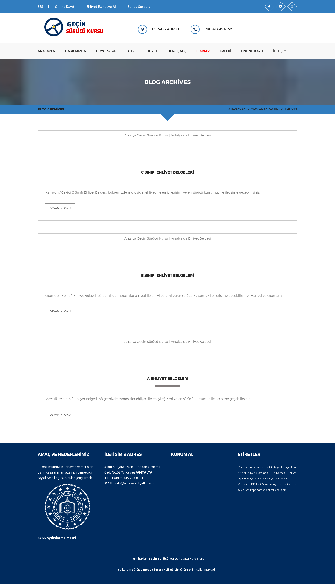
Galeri (225, 51)
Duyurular (106, 51)
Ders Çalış (177, 51)
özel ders (280, 490)
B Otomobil (262, 472)
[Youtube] (292, 6)
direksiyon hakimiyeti (276, 478)
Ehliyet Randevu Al (101, 6)
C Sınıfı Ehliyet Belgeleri (167, 172)
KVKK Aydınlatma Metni (57, 537)
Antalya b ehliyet (260, 467)
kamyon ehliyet (279, 484)
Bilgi (130, 51)
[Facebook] (269, 6)
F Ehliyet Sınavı (260, 484)
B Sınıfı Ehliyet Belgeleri (167, 275)
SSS (40, 6)
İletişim (279, 51)
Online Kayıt (65, 6)
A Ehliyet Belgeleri (167, 378)
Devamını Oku (60, 208)
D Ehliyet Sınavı (253, 478)
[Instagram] (281, 6)
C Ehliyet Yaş (277, 472)
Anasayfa (46, 51)
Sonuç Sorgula (139, 6)
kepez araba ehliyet (262, 490)
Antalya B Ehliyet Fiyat (284, 467)
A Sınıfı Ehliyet (246, 472)
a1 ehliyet (243, 467)
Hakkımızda (75, 51)
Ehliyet (150, 51)
